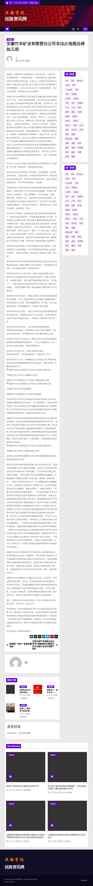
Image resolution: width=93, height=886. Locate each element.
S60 (73, 85)
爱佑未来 (68, 139)
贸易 (67, 156)
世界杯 (74, 94)
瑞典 (67, 143)
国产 (73, 103)
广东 (67, 107)
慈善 (73, 112)
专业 (67, 94)
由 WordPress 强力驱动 (13, 879)
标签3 (75, 116)
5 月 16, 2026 (25, 695)
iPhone (80, 80)
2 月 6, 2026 (25, 713)
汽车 (67, 130)
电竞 (79, 143)
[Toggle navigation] (73, 29)
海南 (67, 134)
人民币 (67, 98)
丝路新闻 (10, 39)
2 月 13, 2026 (52, 695)
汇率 (81, 125)
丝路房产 (53, 755)
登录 (28, 733)
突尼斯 (80, 147)
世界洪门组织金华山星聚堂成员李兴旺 (22, 786)
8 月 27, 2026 (15, 841)
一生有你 (68, 89)
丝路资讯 (24, 698)
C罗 (66, 80)
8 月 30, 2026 (15, 790)
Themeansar (10, 882)
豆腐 (79, 152)
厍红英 (26, 841)
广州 (73, 107)
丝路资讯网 (16, 19)
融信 (73, 152)
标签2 (67, 116)
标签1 (80, 112)
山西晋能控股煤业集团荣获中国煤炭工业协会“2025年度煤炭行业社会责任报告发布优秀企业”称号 (25, 837)
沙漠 (81, 130)
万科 (76, 89)
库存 (79, 107)
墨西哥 (80, 103)
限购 (73, 156)
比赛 (75, 125)
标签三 (75, 121)
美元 (67, 152)
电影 (73, 143)
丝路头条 (11, 755)
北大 (67, 103)
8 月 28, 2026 (56, 792)
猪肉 (76, 139)
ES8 (72, 80)
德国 (67, 112)
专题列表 (84, 880)
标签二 (67, 125)
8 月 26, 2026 (56, 841)
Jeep (67, 85)
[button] (78, 29)
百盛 (73, 147)
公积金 (75, 98)
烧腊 (73, 134)
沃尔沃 (74, 130)
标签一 (67, 121)
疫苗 (67, 147)
